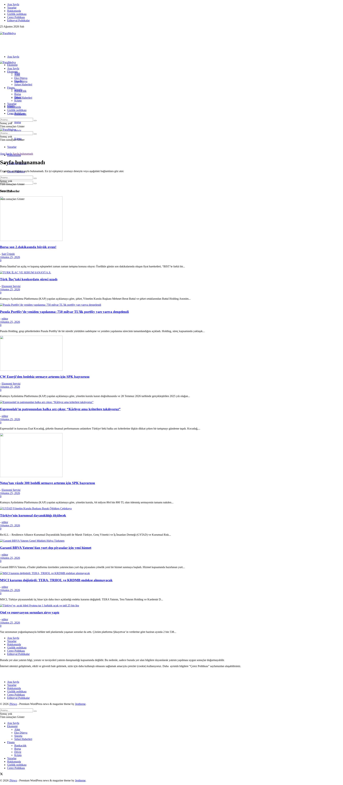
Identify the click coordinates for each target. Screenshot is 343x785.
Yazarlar (11, 7)
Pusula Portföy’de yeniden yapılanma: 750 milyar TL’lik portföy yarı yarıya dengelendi (64, 312)
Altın (17, 74)
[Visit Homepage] (8, 33)
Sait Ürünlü (8, 253)
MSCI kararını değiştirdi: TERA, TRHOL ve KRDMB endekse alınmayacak (56, 580)
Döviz (17, 130)
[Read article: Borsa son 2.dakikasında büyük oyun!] (171, 219)
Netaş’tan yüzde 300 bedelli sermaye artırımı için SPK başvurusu (47, 483)
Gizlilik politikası (16, 14)
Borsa (17, 122)
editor (5, 318)
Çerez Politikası (16, 17)
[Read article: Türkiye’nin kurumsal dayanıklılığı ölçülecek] (171, 508)
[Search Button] (35, 183)
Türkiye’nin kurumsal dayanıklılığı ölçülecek (33, 515)
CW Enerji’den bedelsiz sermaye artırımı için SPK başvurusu (45, 376)
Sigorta (18, 81)
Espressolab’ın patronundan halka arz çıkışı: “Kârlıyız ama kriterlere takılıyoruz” (60, 409)
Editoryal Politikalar (18, 20)
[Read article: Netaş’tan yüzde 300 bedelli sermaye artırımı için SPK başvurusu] (171, 455)
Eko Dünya (20, 78)
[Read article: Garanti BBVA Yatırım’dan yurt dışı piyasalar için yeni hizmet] (171, 540)
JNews (13, 703)
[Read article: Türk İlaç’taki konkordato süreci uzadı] (171, 272)
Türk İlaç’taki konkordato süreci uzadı (28, 279)
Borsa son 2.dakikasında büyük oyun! (28, 247)
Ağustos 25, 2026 (10, 257)
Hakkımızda (14, 10)
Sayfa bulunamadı (23, 153)
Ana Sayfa (13, 4)
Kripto (18, 100)
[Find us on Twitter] (1, 30)
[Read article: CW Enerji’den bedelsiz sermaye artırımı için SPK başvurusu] (171, 354)
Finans (11, 87)
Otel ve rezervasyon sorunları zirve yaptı (29, 612)
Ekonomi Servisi (11, 286)
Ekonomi (12, 64)
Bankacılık (20, 90)
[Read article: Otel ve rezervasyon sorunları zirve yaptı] (171, 605)
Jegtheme (80, 703)
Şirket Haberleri (23, 97)
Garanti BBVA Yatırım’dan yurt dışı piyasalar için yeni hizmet (45, 548)
